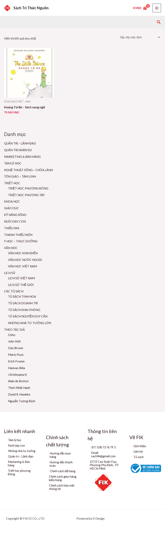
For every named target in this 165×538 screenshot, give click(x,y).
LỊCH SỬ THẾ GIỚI (21, 285)
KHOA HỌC (12, 201)
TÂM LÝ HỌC (13, 163)
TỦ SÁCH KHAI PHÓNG (24, 310)
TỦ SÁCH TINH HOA (22, 296)
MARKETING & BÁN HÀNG (22, 156)
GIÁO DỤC (11, 208)
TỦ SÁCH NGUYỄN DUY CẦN (27, 316)
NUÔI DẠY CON (15, 221)
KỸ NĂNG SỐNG (15, 215)
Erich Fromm (16, 361)
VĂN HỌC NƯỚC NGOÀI (25, 260)
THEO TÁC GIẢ (14, 329)
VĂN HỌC (11, 248)
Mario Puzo (16, 354)
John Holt (14, 341)
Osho (11, 335)
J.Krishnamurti (17, 374)
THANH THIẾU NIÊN (18, 235)
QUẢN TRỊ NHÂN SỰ (18, 150)
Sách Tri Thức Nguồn (30, 8)
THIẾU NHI (11, 228)
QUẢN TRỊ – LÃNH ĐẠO (20, 143)
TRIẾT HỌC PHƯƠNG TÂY (26, 195)
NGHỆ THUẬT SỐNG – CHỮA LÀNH (28, 170)
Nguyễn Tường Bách (21, 401)
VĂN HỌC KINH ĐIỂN (23, 253)
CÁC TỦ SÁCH (13, 291)
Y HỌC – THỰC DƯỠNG (20, 241)
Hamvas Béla (16, 368)
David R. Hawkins (19, 394)
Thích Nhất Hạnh (19, 387)
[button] (159, 22)
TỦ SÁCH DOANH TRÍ (23, 303)
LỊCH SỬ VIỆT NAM (21, 278)
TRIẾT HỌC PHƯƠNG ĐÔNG (28, 188)
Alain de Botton (18, 381)
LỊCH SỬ (9, 273)
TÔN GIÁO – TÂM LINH (20, 176)
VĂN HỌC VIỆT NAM (22, 266)
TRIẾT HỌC (12, 183)
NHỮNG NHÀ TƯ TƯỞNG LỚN (29, 323)
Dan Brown (15, 348)
